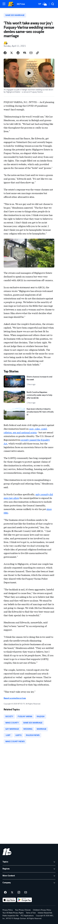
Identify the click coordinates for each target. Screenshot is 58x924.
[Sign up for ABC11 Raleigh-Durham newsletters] (25, 892)
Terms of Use (31, 913)
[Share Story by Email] (31, 52)
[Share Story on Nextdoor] (24, 52)
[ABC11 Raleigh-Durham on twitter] (12, 892)
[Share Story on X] (11, 52)
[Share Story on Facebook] (5, 52)
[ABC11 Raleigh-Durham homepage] (11, 4)
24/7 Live (21, 4)
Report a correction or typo (15, 698)
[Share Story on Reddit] (18, 52)
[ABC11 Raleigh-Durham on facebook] (5, 892)
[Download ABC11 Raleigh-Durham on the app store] (9, 900)
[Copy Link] (37, 52)
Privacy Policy (8, 910)
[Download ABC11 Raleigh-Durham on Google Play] (24, 900)
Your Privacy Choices (23, 910)
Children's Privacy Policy (42, 910)
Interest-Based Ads (45, 913)
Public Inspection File (10, 915)
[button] (4, 4)
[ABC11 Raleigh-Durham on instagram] (19, 892)
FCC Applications (27, 915)
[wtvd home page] (7, 851)
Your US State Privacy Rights (13, 913)
